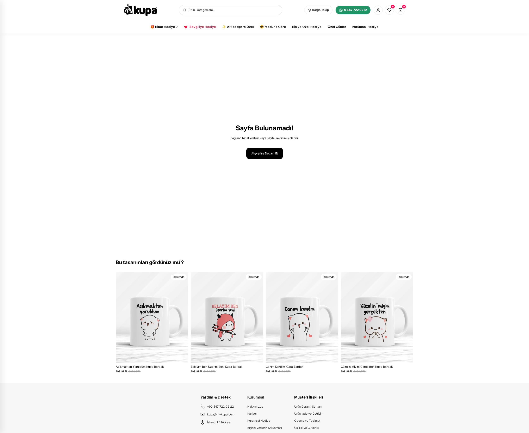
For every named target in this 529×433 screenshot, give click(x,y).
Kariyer (252, 413)
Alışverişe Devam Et (264, 153)
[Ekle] (182, 356)
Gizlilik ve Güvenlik (306, 427)
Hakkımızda (255, 406)
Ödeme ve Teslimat (307, 420)
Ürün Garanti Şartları (308, 406)
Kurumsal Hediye (258, 420)
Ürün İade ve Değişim (308, 413)
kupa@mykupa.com (220, 414)
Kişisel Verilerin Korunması (264, 427)
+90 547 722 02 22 (220, 406)
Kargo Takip (320, 10)
